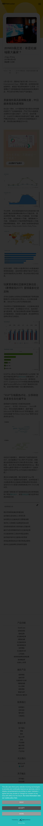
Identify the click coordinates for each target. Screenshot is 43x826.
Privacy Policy (21, 823)
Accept (21, 808)
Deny (21, 802)
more (21, 814)
